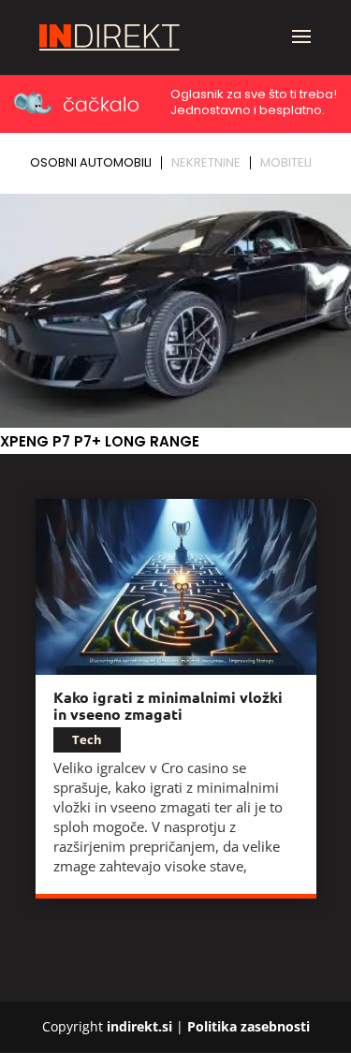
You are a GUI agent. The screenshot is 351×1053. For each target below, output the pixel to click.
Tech (87, 739)
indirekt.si (139, 1026)
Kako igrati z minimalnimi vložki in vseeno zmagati (168, 705)
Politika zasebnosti (248, 1026)
